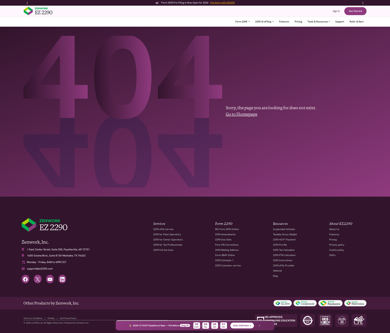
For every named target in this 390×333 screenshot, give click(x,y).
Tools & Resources (318, 21)
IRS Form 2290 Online (227, 229)
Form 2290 (241, 21)
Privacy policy (336, 244)
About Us (334, 229)
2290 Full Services (163, 249)
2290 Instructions (282, 260)
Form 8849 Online (225, 255)
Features (284, 21)
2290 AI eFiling (263, 21)
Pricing (298, 21)
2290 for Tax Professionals (167, 244)
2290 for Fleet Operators (167, 234)
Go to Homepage (241, 114)
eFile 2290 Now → (242, 325)
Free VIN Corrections (227, 244)
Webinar (277, 270)
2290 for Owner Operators (168, 239)
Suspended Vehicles (284, 229)
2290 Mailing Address (227, 249)
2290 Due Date (223, 239)
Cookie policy (336, 249)
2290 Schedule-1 (224, 260)
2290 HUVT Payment (284, 239)
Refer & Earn (357, 21)
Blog (275, 275)
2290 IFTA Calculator (284, 255)
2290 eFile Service (163, 229)
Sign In (336, 11)
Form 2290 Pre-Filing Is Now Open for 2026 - (198, 2)
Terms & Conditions (33, 318)
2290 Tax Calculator (284, 249)
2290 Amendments (225, 234)
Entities (51, 318)
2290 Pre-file (280, 244)
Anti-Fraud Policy (68, 318)
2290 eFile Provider (283, 265)
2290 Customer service (228, 265)
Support (339, 21)
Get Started (355, 11)
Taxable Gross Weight (285, 234)
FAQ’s (332, 255)
